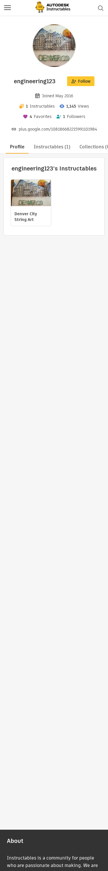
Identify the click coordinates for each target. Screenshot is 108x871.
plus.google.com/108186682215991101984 (58, 129)
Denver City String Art (25, 216)
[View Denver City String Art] (31, 193)
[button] (7, 8)
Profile (17, 146)
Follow (84, 81)
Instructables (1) (52, 146)
